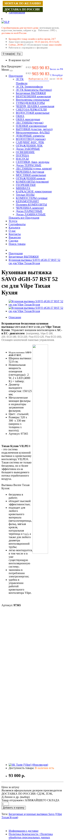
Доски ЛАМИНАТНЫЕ (31, 214)
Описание (15, 317)
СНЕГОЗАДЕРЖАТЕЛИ (31, 109)
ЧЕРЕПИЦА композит (30, 207)
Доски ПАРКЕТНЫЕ (29, 211)
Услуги (13, 221)
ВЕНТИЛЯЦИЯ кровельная (33, 96)
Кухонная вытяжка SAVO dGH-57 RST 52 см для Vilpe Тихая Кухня (34, 261)
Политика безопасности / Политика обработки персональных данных (31, 836)
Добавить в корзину (13, 807)
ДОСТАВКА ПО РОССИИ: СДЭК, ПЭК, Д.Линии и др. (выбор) (27, 795)
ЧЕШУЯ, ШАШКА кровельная (35, 106)
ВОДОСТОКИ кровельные (32, 112)
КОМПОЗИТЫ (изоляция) (32, 181)
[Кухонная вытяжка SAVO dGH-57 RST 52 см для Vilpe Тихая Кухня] (36, 304)
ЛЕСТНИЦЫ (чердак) (29, 122)
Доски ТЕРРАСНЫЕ (28, 165)
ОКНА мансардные (28, 119)
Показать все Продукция (24, 217)
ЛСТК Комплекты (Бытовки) (34, 89)
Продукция (16, 75)
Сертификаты (17, 224)
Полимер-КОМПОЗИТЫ (31, 204)
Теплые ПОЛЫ (25, 194)
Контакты (15, 234)
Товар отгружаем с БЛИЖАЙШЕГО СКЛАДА (30, 800)
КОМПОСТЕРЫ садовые (31, 198)
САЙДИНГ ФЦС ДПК (30, 142)
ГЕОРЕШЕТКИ (26, 184)
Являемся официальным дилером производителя (31, 790)
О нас (12, 230)
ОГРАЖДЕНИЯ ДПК (29, 145)
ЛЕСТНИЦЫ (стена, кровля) (34, 168)
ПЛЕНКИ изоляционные (31, 125)
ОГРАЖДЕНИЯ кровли (30, 178)
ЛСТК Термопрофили (29, 86)
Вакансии (15, 237)
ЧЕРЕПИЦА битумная (30, 171)
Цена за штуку (10, 787)
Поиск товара (17, 243)
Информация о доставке (23, 830)
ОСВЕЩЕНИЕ (25, 152)
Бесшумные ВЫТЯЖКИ (31, 93)
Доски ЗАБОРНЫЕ (28, 148)
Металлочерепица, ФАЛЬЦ (33, 132)
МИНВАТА (23, 188)
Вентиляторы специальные (32, 99)
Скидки (13, 240)
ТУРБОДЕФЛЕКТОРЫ (30, 103)
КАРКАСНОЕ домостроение (34, 191)
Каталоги (14, 227)
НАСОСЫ (22, 158)
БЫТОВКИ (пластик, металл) (34, 129)
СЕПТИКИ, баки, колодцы (32, 162)
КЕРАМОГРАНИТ (27, 201)
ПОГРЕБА (22, 155)
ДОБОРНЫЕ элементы (30, 135)
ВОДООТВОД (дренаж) (31, 139)
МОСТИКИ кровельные (31, 175)
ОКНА (20, 116)
